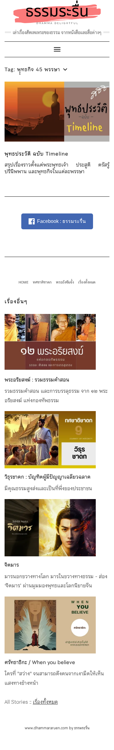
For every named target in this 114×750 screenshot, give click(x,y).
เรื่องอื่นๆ (16, 301)
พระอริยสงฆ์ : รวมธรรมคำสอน (37, 379)
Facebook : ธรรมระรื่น (61, 221)
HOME (24, 282)
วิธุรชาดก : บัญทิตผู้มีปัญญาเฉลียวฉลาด (48, 477)
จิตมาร (12, 565)
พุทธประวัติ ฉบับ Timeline (36, 154)
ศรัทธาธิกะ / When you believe (40, 662)
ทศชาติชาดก (42, 282)
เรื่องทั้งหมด (86, 282)
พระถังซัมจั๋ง (65, 282)
